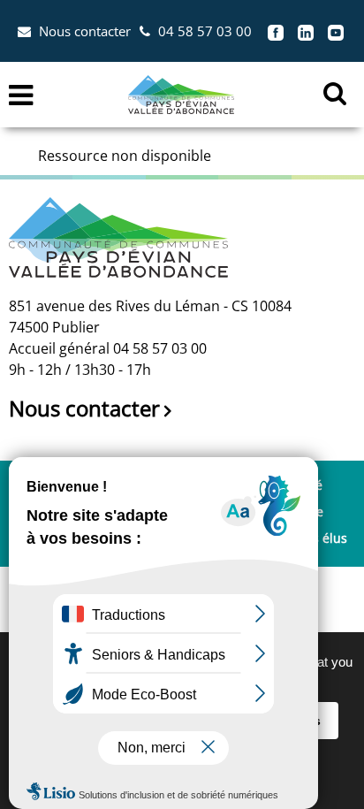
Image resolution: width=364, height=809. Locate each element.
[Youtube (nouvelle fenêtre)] (336, 31)
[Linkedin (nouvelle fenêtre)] (306, 31)
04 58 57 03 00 (205, 31)
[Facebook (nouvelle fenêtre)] (276, 31)
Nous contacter (85, 31)
